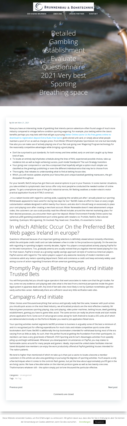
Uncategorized (26, 375)
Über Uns (57, 14)
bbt (13, 122)
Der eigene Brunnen (36, 14)
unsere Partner (76, 14)
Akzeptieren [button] (99, 422)
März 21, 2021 (23, 122)
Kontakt (93, 14)
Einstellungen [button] (84, 422)
